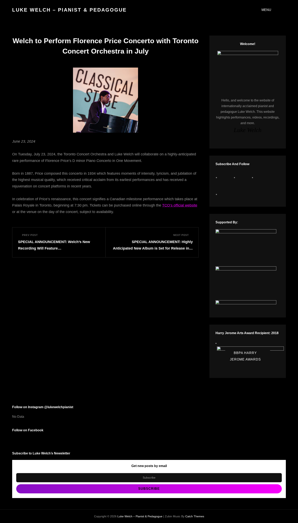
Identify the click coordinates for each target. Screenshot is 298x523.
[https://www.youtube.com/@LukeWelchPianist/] (262, 177)
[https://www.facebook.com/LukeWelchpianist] (226, 177)
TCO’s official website (179, 205)
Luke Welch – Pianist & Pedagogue (69, 10)
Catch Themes (194, 516)
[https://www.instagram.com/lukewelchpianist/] (244, 177)
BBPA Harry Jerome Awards (245, 356)
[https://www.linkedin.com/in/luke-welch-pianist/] (226, 194)
